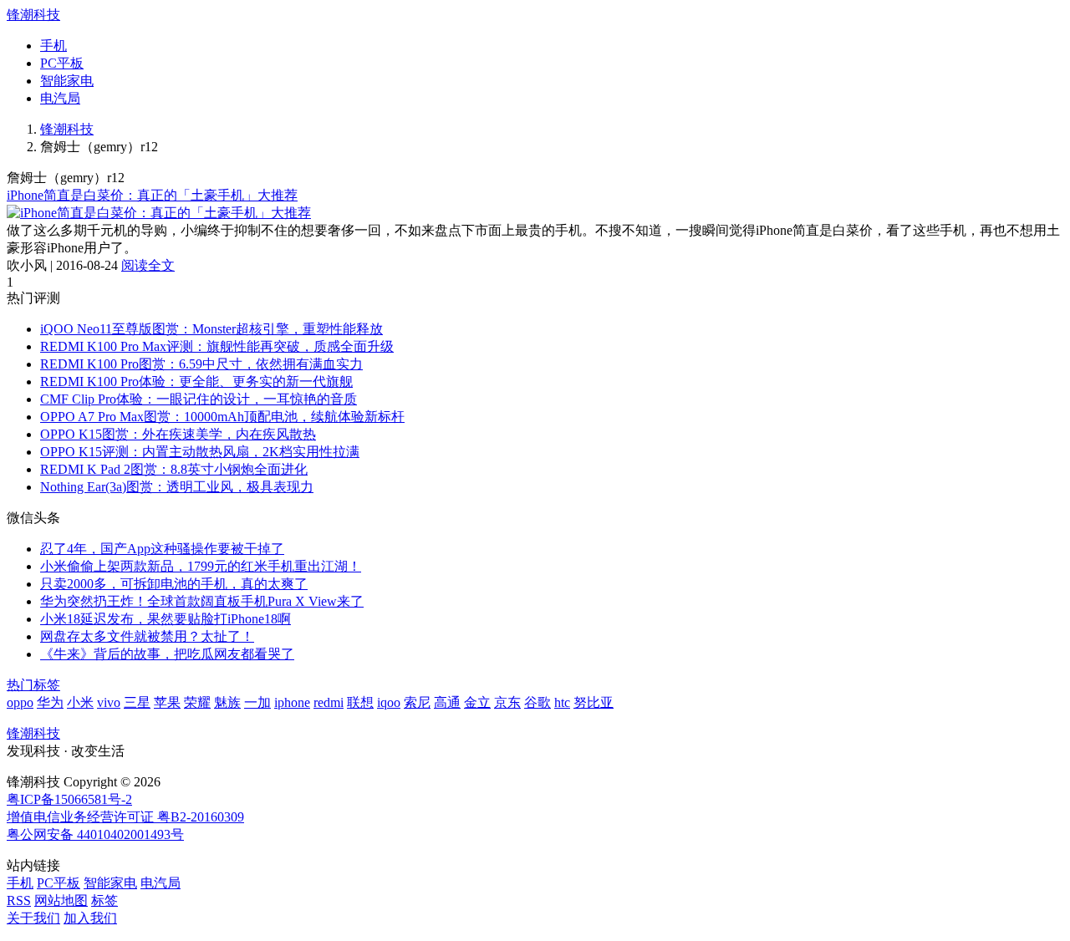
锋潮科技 (33, 15)
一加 (257, 702)
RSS (19, 900)
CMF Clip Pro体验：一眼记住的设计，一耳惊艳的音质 (198, 399)
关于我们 (33, 918)
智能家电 (67, 81)
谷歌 (537, 702)
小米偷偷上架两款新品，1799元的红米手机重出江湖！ (200, 566)
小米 (80, 702)
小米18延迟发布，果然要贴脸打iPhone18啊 (165, 619)
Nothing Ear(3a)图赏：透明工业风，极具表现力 (176, 487)
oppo (20, 702)
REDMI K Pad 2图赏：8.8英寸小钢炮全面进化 (174, 469)
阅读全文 (148, 265)
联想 (360, 702)
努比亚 (593, 702)
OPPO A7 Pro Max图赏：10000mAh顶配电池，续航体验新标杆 (222, 416)
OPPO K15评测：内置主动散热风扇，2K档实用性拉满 (199, 452)
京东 (507, 702)
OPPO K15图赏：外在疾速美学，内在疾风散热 (178, 434)
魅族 (227, 702)
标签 (104, 900)
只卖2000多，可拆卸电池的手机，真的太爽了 (174, 584)
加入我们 (90, 918)
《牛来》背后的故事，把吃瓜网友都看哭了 (167, 654)
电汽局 (60, 98)
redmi (328, 702)
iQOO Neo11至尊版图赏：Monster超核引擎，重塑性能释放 (211, 329)
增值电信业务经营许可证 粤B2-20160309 (125, 817)
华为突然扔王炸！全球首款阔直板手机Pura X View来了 (202, 601)
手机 (53, 45)
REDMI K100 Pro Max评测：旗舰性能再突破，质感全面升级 (217, 346)
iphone (292, 702)
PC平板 (62, 63)
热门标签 (33, 685)
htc (562, 702)
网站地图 (61, 900)
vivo (108, 702)
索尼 (417, 702)
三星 (137, 702)
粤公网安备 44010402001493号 (95, 834)
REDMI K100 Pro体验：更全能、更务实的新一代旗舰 (196, 381)
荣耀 (197, 702)
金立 (477, 702)
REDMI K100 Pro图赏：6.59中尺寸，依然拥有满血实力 (201, 364)
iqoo (388, 702)
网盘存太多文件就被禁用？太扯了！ (147, 636)
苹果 (167, 702)
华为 (50, 702)
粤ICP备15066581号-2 (69, 799)
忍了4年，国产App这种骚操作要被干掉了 (162, 549)
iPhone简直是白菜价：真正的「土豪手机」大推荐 (152, 195)
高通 (447, 702)
